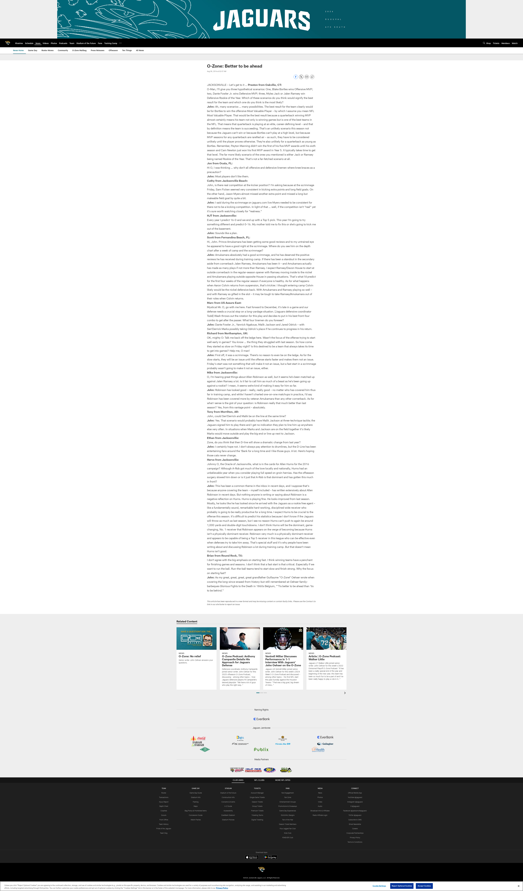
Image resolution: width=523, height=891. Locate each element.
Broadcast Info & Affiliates (320, 811)
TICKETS (257, 788)
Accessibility (228, 811)
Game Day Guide (196, 793)
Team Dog (163, 833)
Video (320, 802)
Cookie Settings (379, 886)
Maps (196, 806)
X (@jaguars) (354, 806)
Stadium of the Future (228, 793)
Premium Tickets (257, 811)
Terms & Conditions (355, 842)
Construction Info (228, 797)
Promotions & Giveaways (287, 806)
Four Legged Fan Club (288, 828)
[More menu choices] (120, 43)
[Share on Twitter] (301, 78)
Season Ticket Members (287, 824)
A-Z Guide (228, 806)
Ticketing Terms (257, 815)
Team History (163, 824)
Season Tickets (257, 802)
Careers (355, 828)
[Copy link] (312, 77)
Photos (320, 797)
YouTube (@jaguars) (355, 797)
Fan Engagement (288, 793)
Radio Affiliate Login (320, 815)
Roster (163, 793)
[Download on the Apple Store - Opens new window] (252, 857)
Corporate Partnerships (355, 833)
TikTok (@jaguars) (355, 815)
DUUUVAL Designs (287, 815)
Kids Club (287, 833)
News (320, 793)
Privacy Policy (355, 837)
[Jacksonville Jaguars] (261, 870)
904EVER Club (287, 837)
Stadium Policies (228, 820)
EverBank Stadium (228, 815)
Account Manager (257, 793)
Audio (320, 806)
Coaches (164, 811)
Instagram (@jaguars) (355, 802)
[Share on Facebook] (296, 78)
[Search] (484, 43)
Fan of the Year (287, 820)
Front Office (163, 820)
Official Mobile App (355, 793)
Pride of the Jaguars (163, 828)
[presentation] (345, 693)
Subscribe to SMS (355, 820)
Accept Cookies (424, 886)
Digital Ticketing (257, 820)
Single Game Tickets (257, 797)
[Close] (519, 886)
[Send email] (307, 78)
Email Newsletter (355, 824)
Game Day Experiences (287, 811)
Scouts (163, 815)
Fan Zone (287, 797)
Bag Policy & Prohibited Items (196, 811)
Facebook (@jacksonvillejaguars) (355, 811)
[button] (258, 693)
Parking (195, 802)
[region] (261, 886)
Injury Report (163, 802)
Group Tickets (257, 806)
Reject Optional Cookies (402, 886)
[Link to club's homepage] (7, 43)
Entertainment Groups (288, 802)
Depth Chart (163, 806)
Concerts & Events (228, 802)
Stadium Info (195, 797)
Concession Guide (195, 815)
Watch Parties (196, 820)
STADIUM (228, 788)
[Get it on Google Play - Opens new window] (270, 858)
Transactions (163, 797)
